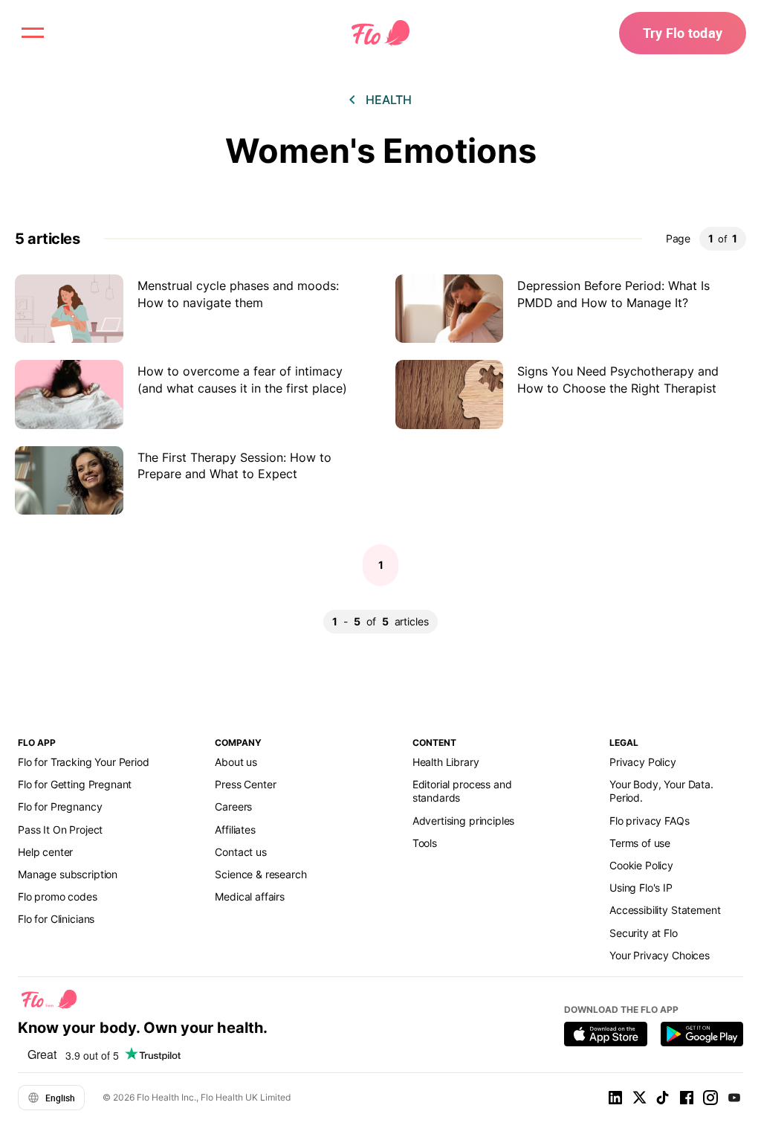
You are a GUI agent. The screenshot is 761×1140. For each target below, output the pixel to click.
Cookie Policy (641, 865)
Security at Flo (643, 933)
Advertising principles (463, 820)
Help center (45, 852)
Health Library (445, 762)
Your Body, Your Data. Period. (661, 791)
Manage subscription (67, 874)
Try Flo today (682, 33)
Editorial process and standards (462, 791)
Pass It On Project (60, 829)
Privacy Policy (642, 762)
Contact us (240, 852)
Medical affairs (250, 896)
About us (236, 762)
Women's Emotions (381, 150)
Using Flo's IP (641, 887)
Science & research (260, 874)
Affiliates (235, 829)
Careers (233, 806)
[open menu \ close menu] (33, 33)
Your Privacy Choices (659, 955)
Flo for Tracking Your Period (83, 762)
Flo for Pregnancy (60, 806)
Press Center (245, 784)
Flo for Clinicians (56, 918)
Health (389, 99)
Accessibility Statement (664, 910)
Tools (424, 843)
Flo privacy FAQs (649, 820)
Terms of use (639, 843)
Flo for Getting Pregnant (75, 784)
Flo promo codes (57, 896)
